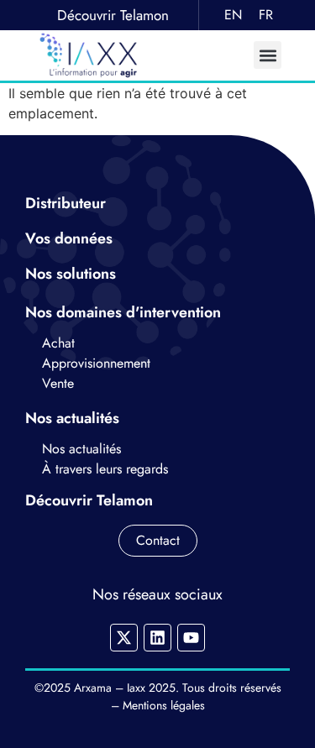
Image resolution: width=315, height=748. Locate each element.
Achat (60, 343)
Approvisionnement (96, 363)
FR (266, 14)
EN (233, 14)
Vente (58, 383)
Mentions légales (164, 705)
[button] (267, 55)
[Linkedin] (157, 637)
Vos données (71, 238)
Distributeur (65, 203)
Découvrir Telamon (113, 15)
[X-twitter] (124, 637)
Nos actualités (81, 448)
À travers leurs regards (105, 469)
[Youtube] (191, 637)
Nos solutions (72, 274)
